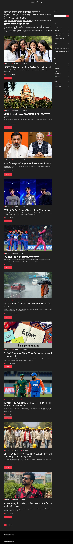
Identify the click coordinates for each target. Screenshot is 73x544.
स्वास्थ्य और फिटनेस (59, 33)
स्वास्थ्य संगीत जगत (36, 2)
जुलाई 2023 (57, 79)
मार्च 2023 (57, 81)
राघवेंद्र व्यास (7, 63)
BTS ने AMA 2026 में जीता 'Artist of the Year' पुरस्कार (27, 210)
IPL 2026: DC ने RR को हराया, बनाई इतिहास (21, 257)
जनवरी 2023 (58, 86)
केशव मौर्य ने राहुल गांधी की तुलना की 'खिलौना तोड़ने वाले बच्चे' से (27, 163)
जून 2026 (57, 63)
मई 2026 (57, 66)
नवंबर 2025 (57, 68)
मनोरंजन (23, 206)
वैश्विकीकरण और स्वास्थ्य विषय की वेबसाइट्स (61, 48)
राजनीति (23, 159)
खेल (22, 253)
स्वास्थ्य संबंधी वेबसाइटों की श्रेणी (61, 51)
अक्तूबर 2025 (58, 71)
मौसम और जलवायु (25, 300)
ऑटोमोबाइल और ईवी (59, 38)
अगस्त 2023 (57, 76)
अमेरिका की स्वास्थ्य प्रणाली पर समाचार (61, 46)
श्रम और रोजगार (24, 63)
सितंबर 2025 (58, 73)
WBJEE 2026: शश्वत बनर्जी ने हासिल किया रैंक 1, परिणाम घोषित (28, 67)
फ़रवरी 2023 (58, 84)
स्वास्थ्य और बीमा (58, 35)
